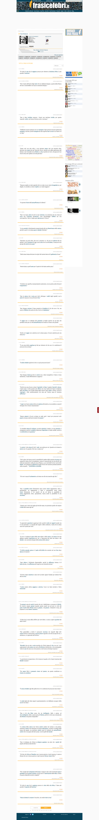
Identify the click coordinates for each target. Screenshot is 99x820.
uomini (21, 633)
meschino (30, 575)
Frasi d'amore (36, 11)
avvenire (35, 609)
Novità (74, 814)
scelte (59, 397)
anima (39, 772)
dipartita (35, 464)
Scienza (23, 533)
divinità (55, 368)
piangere (61, 469)
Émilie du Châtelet (71, 165)
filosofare (33, 754)
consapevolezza (59, 706)
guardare (57, 619)
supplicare (32, 345)
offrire (39, 389)
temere (29, 375)
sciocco (23, 689)
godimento (53, 254)
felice (56, 71)
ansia (56, 233)
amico (30, 215)
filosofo (33, 42)
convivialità (57, 136)
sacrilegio (60, 511)
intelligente (46, 713)
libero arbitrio (58, 190)
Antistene (69, 98)
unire (21, 216)
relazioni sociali (56, 529)
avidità (52, 435)
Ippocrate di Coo (70, 100)
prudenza (60, 625)
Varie (65, 11)
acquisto (27, 787)
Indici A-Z (69, 11)
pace (33, 244)
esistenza (52, 71)
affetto (54, 216)
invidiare (30, 117)
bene (55, 190)
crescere (32, 797)
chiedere (27, 362)
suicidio (57, 580)
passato (40, 608)
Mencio (69, 85)
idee (22, 507)
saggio (23, 320)
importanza (32, 538)
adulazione (55, 706)
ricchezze (33, 428)
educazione (45, 728)
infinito (57, 638)
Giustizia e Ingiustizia (25, 520)
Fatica (21, 797)
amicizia (27, 73)
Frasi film (42, 11)
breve (21, 564)
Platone (69, 95)
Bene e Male (24, 114)
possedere (22, 773)
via (24, 334)
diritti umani (56, 555)
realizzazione (60, 350)
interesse (42, 215)
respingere (22, 392)
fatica (56, 803)
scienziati (60, 735)
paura (61, 233)
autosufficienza (35, 202)
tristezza (59, 803)
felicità (58, 77)
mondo (50, 732)
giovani (24, 604)
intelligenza (58, 720)
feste (45, 387)
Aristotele (69, 88)
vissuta (21, 673)
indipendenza (58, 208)
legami (21, 464)
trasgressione (23, 285)
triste (46, 797)
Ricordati (22, 645)
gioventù (54, 612)
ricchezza (60, 435)
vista (45, 785)
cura (21, 702)
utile (48, 523)
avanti (46, 807)
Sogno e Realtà (24, 401)
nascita (57, 157)
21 (50, 810)
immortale (22, 588)
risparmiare (45, 430)
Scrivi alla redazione (64, 814)
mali (38, 447)
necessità (39, 320)
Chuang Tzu (70, 83)
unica (33, 296)
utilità (43, 550)
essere (46, 148)
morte (27, 244)
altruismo (50, 326)
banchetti (40, 387)
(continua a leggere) (35, 466)
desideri (40, 230)
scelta (49, 390)
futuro (51, 652)
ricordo (25, 608)
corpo (56, 625)
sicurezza (57, 459)
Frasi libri (47, 11)
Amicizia (23, 68)
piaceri (21, 418)
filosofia (61, 759)
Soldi (22, 425)
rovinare (29, 308)
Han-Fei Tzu (70, 93)
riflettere (26, 310)
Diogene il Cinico (70, 90)
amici (36, 84)
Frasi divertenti (53, 11)
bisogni (53, 326)
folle (55, 773)
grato (21, 608)
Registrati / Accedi (37, 0)
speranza (40, 218)
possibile (26, 488)
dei (54, 694)
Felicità (23, 384)
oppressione (57, 511)
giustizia (44, 428)
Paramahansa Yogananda (72, 168)
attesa (50, 242)
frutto (27, 202)
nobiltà (60, 301)
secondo (27, 550)
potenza (41, 404)
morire (58, 469)
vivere (61, 247)
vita (52, 131)
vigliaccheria (60, 580)
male (61, 190)
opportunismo (60, 221)
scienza (40, 540)
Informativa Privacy (25, 817)
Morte (23, 456)
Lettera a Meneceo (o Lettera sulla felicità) (28, 444)
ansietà (26, 228)
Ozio (22, 145)
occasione (30, 242)
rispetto (37, 187)
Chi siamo (44, 814)
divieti (57, 289)
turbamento (33, 476)
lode (23, 701)
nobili (48, 296)
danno (21, 552)
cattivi (26, 119)
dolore (25, 562)
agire (55, 289)
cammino (57, 338)
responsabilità (56, 397)
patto (37, 550)
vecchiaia (60, 612)
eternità (52, 157)
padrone (55, 240)
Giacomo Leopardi (71, 173)
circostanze (67, 147)
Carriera (23, 342)
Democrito (69, 103)
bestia (26, 797)
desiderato (46, 310)
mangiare (41, 129)
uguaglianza (60, 529)
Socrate (69, 105)
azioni (21, 298)
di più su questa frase (58, 68)
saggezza (34, 71)
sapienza (35, 785)
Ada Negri (69, 170)
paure (35, 230)
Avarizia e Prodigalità (25, 263)
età (28, 754)
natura (59, 228)
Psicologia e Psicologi (25, 225)
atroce (30, 447)
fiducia (61, 89)
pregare (57, 350)
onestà (58, 592)
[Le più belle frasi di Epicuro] (73, 210)
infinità (42, 647)
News (54, 814)
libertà (61, 208)
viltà (61, 301)
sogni (22, 404)
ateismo (55, 747)
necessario (33, 671)
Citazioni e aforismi (29, 11)
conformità (24, 432)
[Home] (49, 5)
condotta (33, 430)
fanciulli (54, 387)
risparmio (60, 664)
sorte (34, 645)
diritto (23, 550)
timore (55, 536)
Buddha (69, 175)
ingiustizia (57, 435)
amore (28, 428)
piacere (26, 416)
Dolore (23, 559)
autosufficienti (57, 730)
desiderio (45, 308)
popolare (44, 742)
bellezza (52, 720)
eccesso (58, 664)
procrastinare (60, 157)
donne (59, 387)
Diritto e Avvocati (25, 547)
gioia (59, 772)
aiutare (57, 89)
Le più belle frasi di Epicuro (73, 213)
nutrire (37, 633)
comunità (55, 469)
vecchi (32, 604)
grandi (30, 773)
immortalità (53, 652)
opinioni (58, 747)
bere (54, 136)
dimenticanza (51, 228)
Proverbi (58, 11)
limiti (57, 543)
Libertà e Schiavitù (25, 199)
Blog (73, 11)
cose (27, 71)
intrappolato (54, 185)
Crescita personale (25, 305)
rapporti (54, 523)
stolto (22, 362)
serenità (81, 151)
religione (39, 742)
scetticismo (60, 638)
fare (49, 131)
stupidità (61, 694)
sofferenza (22, 394)
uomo (32, 266)
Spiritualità (24, 629)
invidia (52, 117)
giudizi (57, 742)
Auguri (62, 11)
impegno (58, 368)
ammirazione (48, 773)
